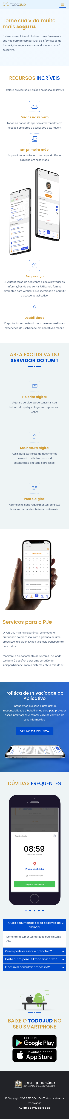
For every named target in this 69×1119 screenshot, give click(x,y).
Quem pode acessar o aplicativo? (28, 951)
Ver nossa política (34, 731)
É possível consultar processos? (27, 967)
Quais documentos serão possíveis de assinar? (34, 925)
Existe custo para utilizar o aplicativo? (31, 959)
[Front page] (34, 849)
